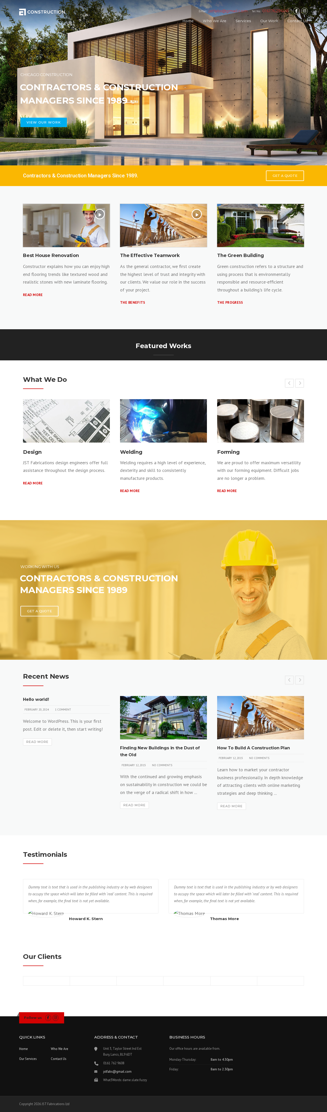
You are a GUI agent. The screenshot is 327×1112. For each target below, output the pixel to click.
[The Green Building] (260, 225)
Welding (131, 452)
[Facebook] (296, 11)
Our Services (28, 1059)
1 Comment (63, 709)
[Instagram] (304, 11)
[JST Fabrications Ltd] (42, 11)
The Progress (230, 302)
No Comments (162, 765)
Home (188, 21)
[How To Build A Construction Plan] (260, 717)
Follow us (33, 1018)
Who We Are (214, 21)
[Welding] (163, 421)
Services (243, 21)
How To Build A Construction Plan (253, 748)
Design (32, 452)
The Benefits (132, 302)
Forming (228, 452)
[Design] (66, 421)
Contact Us (297, 21)
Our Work (269, 21)
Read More (33, 483)
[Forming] (260, 421)
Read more (33, 294)
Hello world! (36, 699)
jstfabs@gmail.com (117, 1071)
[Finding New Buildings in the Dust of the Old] (163, 717)
